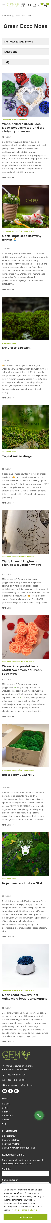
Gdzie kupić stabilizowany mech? (22, 238)
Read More (8, 178)
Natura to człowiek (16, 348)
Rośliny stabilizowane (26, 231)
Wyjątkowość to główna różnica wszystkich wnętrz (22, 563)
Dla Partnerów (9, 1136)
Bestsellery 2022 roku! (18, 775)
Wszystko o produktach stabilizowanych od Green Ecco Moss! (22, 670)
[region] (25, 1203)
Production (7, 1116)
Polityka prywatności (12, 1144)
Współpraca (22, 119)
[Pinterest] (16, 1091)
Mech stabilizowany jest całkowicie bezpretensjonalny (24, 997)
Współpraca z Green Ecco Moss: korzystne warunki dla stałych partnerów (23, 127)
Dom (4, 16)
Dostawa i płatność (11, 1140)
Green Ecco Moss (9, 119)
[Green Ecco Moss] (13, 5)
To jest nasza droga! (17, 456)
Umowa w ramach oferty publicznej (18, 1148)
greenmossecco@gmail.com (19, 1085)
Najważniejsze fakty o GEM (22, 883)
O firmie (5, 1112)
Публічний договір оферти (24, 1210)
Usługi (5, 1108)
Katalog (6, 1104)
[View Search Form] (29, 5)
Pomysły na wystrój (25, 557)
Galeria (5, 1120)
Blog (10, 16)
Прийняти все (25, 1217)
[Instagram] (4, 1091)
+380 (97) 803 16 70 (16, 1075)
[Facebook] (10, 1091)
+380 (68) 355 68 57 (16, 1080)
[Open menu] (3, 5)
